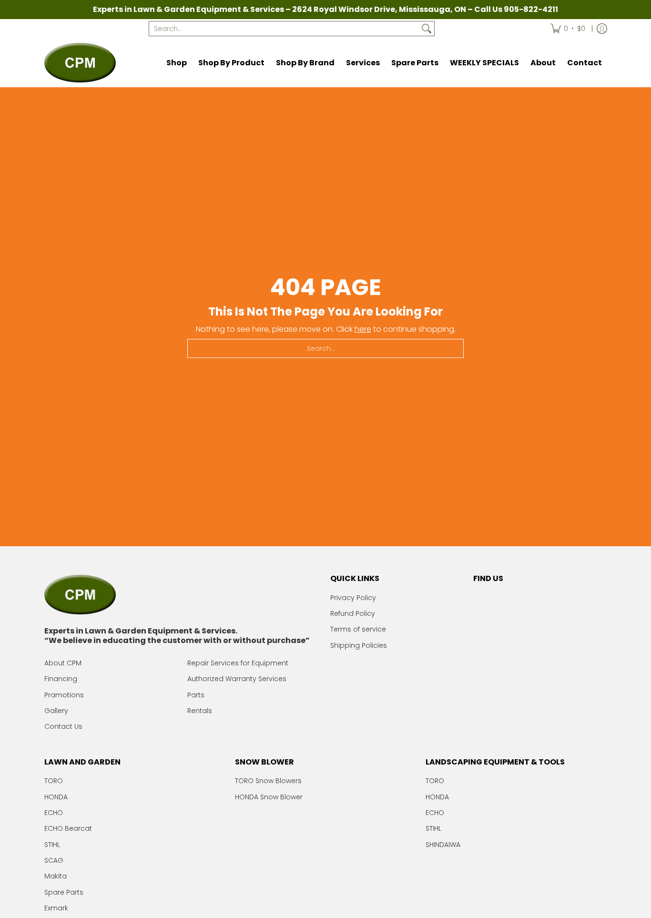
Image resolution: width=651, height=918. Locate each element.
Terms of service (358, 629)
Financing (60, 678)
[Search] (426, 28)
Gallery (56, 710)
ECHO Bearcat (68, 828)
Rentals (199, 710)
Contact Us (63, 726)
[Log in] (601, 28)
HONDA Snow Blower (269, 797)
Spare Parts (63, 892)
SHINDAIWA (443, 844)
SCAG (53, 860)
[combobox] (284, 28)
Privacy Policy (353, 597)
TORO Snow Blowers (268, 780)
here (363, 329)
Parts (195, 695)
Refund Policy (352, 613)
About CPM (62, 663)
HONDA (56, 797)
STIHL (52, 844)
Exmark (56, 908)
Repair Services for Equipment (237, 663)
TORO (53, 780)
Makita (55, 876)
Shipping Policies (358, 645)
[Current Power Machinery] (80, 62)
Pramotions (64, 695)
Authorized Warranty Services (236, 678)
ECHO (53, 812)
